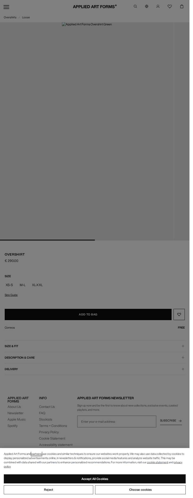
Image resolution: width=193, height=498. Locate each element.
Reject (48, 489)
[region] (94, 473)
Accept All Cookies (94, 479)
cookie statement (157, 462)
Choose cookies (140, 489)
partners (36, 454)
